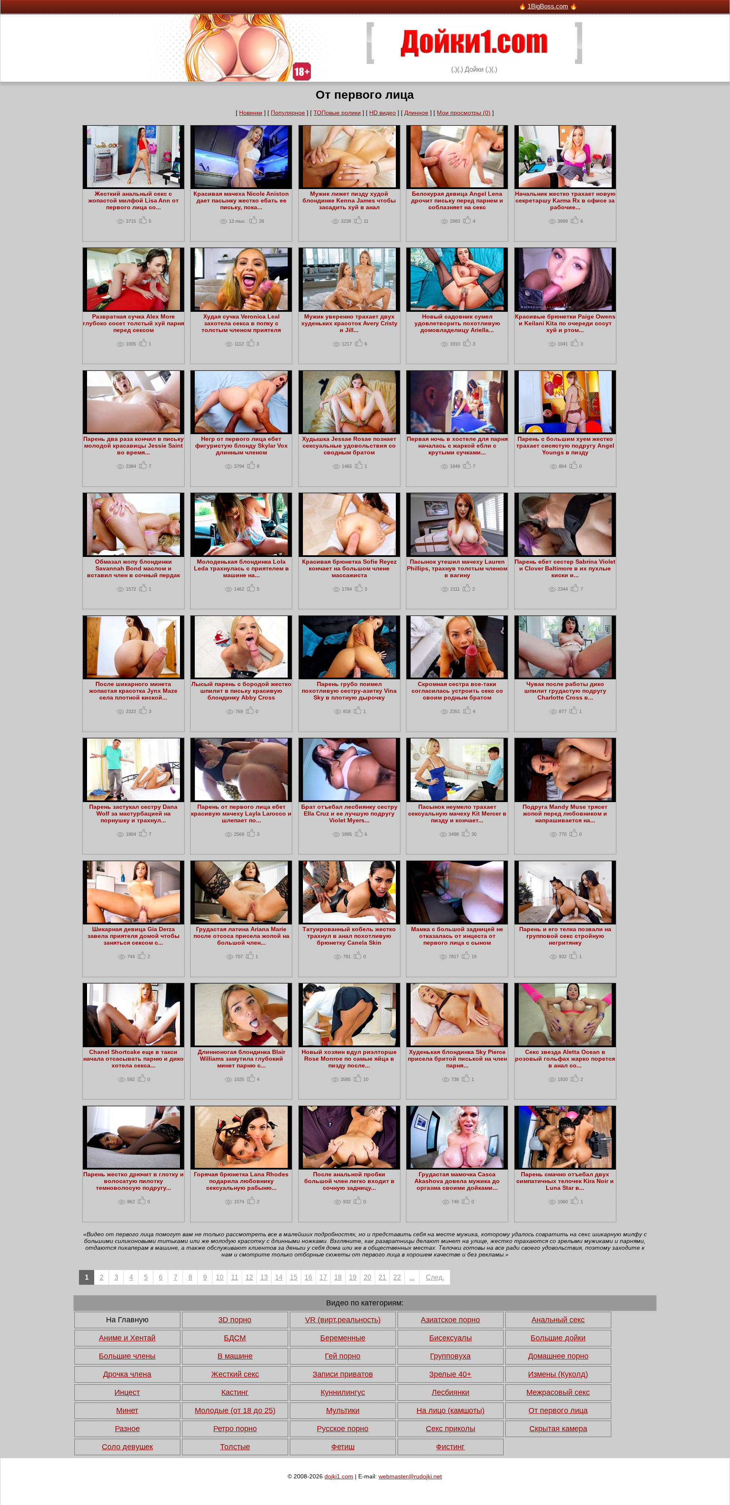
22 (397, 1277)
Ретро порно (235, 1428)
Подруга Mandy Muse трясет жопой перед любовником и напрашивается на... (565, 813)
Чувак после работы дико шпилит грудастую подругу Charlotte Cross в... (565, 691)
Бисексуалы (450, 1338)
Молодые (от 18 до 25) (235, 1410)
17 (323, 1277)
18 (338, 1277)
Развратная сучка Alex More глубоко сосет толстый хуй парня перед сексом (133, 323)
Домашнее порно (558, 1356)
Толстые (235, 1447)
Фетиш (342, 1447)
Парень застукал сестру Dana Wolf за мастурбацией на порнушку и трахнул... (133, 813)
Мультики (343, 1410)
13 (264, 1277)
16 (308, 1277)
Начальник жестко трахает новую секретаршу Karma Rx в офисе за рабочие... (565, 200)
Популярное (288, 112)
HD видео (382, 112)
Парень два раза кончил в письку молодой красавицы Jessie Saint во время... (133, 445)
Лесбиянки (450, 1392)
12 (249, 1277)
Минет (127, 1410)
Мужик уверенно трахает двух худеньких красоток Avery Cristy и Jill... (349, 323)
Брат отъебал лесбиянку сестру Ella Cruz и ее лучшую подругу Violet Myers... (349, 813)
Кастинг (234, 1392)
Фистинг (450, 1447)
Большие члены (127, 1356)
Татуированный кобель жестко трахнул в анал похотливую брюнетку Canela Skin (349, 936)
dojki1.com (338, 1476)
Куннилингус (343, 1392)
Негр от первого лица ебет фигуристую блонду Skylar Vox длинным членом (241, 445)
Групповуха (450, 1356)
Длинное (416, 112)
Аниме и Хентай (127, 1338)
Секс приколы (450, 1428)
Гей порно (342, 1356)
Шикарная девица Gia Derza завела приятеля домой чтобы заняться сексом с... (133, 936)
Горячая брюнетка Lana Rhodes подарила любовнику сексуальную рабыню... (241, 1181)
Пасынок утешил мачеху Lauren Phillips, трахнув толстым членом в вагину (457, 568)
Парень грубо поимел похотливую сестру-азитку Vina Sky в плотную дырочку (349, 691)
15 (293, 1277)
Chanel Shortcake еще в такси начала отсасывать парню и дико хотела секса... (133, 1058)
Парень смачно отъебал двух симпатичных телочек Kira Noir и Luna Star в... (565, 1181)
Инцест (127, 1392)
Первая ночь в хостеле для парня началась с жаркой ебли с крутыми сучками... (457, 445)
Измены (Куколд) (558, 1374)
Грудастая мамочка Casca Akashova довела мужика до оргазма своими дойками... (457, 1181)
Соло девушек (127, 1447)
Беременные (342, 1338)
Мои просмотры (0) (463, 112)
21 (382, 1277)
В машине (235, 1356)
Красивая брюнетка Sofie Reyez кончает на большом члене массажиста (349, 568)
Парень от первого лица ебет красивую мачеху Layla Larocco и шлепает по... (241, 813)
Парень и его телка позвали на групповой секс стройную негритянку (565, 936)
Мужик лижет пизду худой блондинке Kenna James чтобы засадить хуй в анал (349, 200)
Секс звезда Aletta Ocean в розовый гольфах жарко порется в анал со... (565, 1058)
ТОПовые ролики (337, 112)
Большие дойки (558, 1338)
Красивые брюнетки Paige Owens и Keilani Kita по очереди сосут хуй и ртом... (565, 323)
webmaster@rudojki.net (410, 1476)
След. (435, 1277)
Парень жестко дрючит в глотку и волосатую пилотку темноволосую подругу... (133, 1181)
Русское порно (342, 1428)
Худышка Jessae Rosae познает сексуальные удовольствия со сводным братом (349, 445)
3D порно (234, 1320)
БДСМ (235, 1338)
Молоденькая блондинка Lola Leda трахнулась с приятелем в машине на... (241, 568)
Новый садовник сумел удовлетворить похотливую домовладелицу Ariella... (457, 323)
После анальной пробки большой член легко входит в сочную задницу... (349, 1181)
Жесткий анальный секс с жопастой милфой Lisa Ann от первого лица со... (133, 200)
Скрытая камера (558, 1428)
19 (353, 1277)
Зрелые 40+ (450, 1374)
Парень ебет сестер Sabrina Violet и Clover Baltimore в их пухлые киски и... (565, 568)
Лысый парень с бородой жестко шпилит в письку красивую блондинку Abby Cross (241, 691)
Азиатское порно (450, 1320)
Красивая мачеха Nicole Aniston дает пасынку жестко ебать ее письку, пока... (241, 200)
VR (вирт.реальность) (343, 1320)
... (411, 1277)
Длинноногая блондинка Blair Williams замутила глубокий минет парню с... (241, 1058)
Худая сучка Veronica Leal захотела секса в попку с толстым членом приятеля (241, 323)
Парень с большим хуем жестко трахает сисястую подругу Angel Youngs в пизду (565, 445)
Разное (127, 1428)
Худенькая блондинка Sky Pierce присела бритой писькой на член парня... (457, 1058)
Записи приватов (343, 1374)
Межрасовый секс (558, 1392)
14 (279, 1277)
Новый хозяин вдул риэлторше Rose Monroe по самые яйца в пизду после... (349, 1058)
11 (234, 1277)
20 (367, 1277)
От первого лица (558, 1410)
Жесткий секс (235, 1374)
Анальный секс (558, 1320)
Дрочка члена (127, 1374)
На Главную (127, 1320)
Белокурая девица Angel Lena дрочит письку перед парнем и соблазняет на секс (457, 200)
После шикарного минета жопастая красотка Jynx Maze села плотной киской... (133, 691)
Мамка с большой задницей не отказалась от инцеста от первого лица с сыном (457, 936)
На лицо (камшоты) (451, 1410)
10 (219, 1277)
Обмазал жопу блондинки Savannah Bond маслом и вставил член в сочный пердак (133, 568)
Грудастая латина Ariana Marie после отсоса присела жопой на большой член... (241, 936)
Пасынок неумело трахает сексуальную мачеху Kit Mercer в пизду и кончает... (457, 813)
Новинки (250, 112)
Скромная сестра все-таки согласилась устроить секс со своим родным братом (457, 691)
